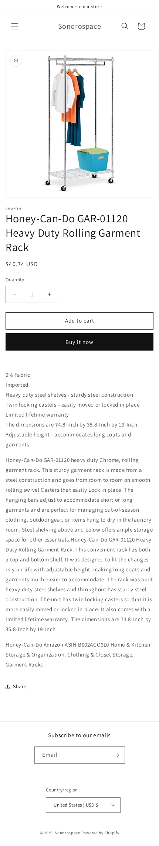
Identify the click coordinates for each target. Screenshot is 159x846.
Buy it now (79, 341)
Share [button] (20, 686)
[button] (15, 26)
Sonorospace (67, 832)
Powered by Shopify (100, 832)
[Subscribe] (116, 755)
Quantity (15, 279)
